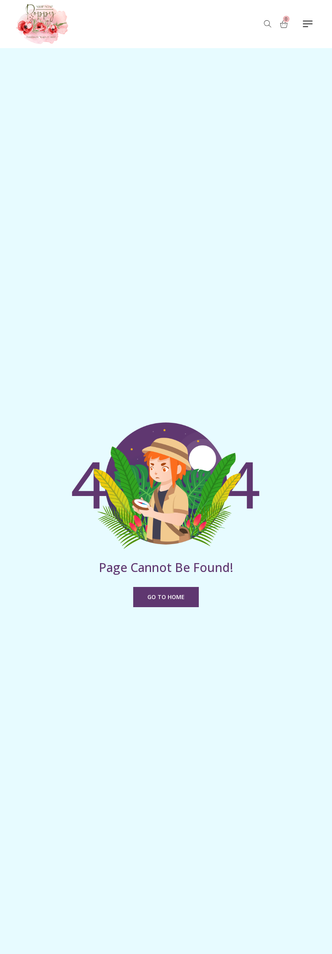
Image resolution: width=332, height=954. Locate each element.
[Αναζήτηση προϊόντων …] (267, 23)
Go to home (166, 597)
